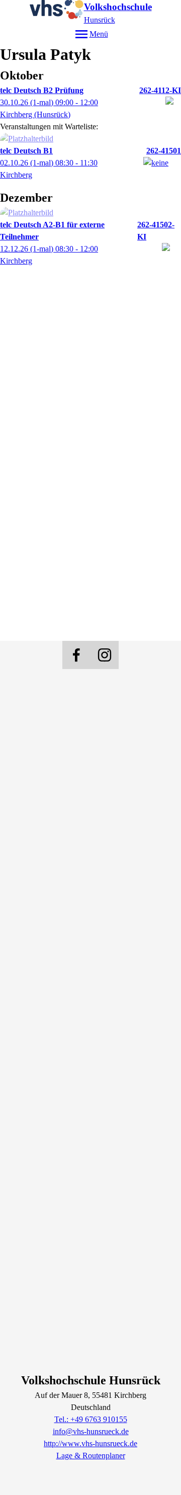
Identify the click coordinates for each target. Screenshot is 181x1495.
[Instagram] (104, 655)
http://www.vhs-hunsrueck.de (90, 1443)
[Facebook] (76, 655)
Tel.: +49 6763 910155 (90, 1419)
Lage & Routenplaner (90, 1455)
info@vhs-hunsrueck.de (91, 1431)
